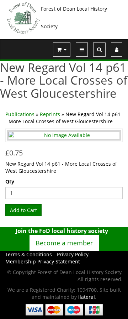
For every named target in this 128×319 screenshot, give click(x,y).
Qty (9, 181)
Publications (19, 114)
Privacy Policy (73, 254)
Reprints (50, 114)
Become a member (64, 243)
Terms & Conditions (28, 254)
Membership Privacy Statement (42, 261)
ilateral (86, 297)
